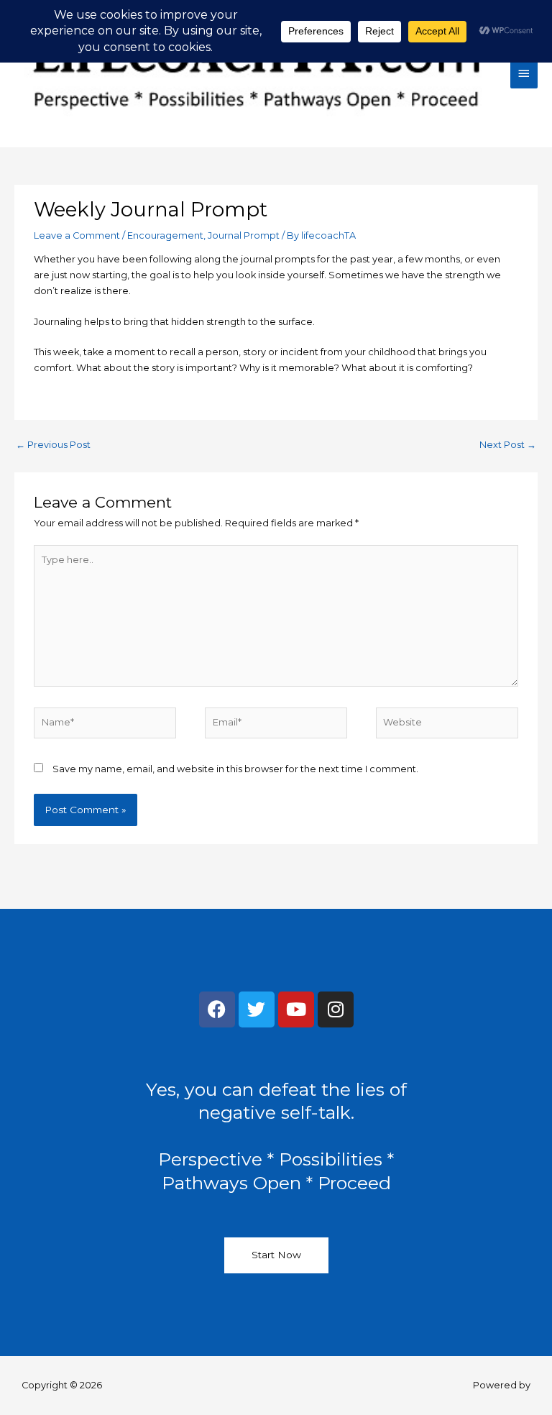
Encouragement (165, 235)
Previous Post (53, 444)
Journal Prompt (244, 235)
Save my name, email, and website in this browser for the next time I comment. (235, 769)
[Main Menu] (524, 73)
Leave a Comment (77, 235)
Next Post (507, 444)
